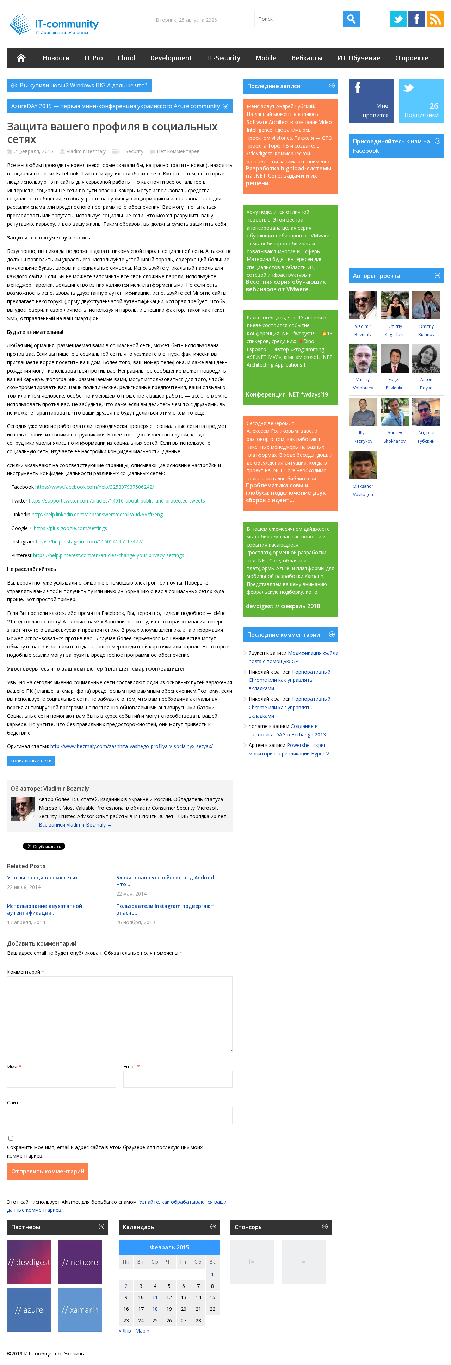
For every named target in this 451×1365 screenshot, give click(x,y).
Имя (14, 1066)
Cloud (126, 58)
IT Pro (94, 58)
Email (131, 1066)
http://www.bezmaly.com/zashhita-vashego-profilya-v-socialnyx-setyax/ (131, 746)
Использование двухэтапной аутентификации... (44, 909)
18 (155, 1308)
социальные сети (31, 760)
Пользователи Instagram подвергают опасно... (165, 909)
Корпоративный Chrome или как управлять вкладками (289, 680)
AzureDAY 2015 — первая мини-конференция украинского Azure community (115, 106)
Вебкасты (306, 58)
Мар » (142, 1330)
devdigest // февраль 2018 (283, 606)
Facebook (416, 19)
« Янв (125, 1330)
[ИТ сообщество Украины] (55, 24)
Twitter (398, 19)
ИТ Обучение (359, 58)
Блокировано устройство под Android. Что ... (165, 880)
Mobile (266, 58)
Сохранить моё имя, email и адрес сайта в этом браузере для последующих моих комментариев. (105, 1151)
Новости (56, 58)
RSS (435, 19)
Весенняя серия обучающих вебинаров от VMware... (286, 285)
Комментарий (25, 971)
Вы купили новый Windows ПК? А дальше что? (83, 85)
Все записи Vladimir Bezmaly (75, 824)
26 (434, 105)
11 (155, 1297)
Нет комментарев (178, 151)
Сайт (13, 1102)
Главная (21, 58)
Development (171, 58)
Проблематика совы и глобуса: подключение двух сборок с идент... (286, 493)
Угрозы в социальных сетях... (44, 877)
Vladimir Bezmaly (86, 151)
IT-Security (224, 58)
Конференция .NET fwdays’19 (287, 394)
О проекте (411, 58)
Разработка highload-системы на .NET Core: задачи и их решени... (288, 176)
